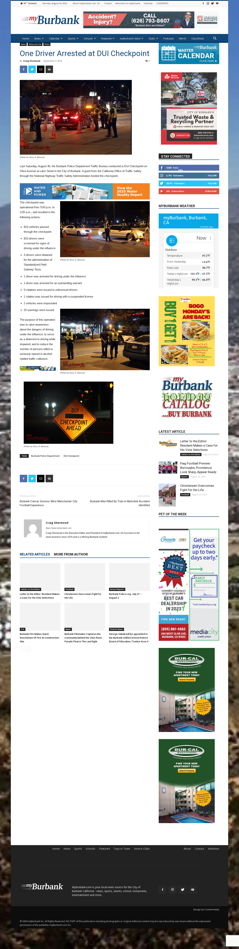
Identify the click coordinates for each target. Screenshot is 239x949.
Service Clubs (142, 852)
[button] (214, 39)
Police (46, 44)
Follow (212, 175)
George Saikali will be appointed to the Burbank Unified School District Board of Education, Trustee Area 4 (128, 638)
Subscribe (211, 191)
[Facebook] (203, 3)
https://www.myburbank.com (59, 528)
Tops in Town (122, 852)
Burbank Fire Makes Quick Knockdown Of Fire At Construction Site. (39, 638)
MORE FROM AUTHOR (71, 554)
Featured (106, 38)
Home (25, 38)
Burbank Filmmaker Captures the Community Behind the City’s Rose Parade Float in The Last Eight (83, 638)
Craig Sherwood (31, 60)
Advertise (213, 852)
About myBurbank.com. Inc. (87, 3)
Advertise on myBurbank (127, 3)
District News (116, 629)
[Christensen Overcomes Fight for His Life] (84, 577)
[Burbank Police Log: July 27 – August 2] (129, 577)
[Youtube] (217, 3)
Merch (182, 38)
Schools (88, 38)
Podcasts (168, 38)
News (37, 38)
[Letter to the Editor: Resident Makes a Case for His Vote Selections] (40, 577)
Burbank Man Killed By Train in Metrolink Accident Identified (120, 503)
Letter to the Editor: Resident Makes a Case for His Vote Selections (199, 476)
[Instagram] (208, 3)
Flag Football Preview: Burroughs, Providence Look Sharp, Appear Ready (198, 499)
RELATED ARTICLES (35, 554)
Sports (71, 38)
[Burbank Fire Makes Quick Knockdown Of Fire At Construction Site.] (40, 617)
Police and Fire (35, 44)
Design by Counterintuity (206, 913)
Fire (22, 629)
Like (180, 169)
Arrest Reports (117, 589)
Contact (108, 3)
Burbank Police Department (45, 455)
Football (69, 589)
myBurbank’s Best (130, 38)
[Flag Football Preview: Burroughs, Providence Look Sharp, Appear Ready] (168, 499)
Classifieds (197, 38)
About (187, 852)
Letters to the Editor (30, 589)
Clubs (152, 38)
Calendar (148, 3)
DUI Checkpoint (71, 455)
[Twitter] (212, 3)
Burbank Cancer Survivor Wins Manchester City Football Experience (48, 503)
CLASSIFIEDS (162, 3)
